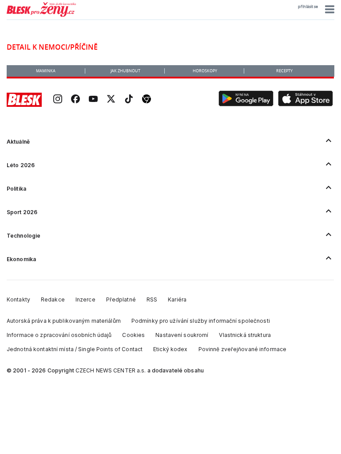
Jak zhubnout (125, 71)
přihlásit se (308, 6)
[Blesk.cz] (24, 100)
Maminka (46, 71)
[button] (328, 9)
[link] (57, 100)
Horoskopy (205, 71)
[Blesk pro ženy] (41, 15)
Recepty (284, 71)
